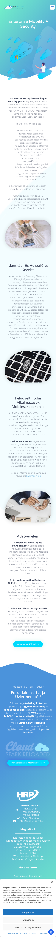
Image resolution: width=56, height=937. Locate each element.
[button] (52, 882)
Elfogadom (28, 912)
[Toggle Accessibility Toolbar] (51, 932)
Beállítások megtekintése (28, 927)
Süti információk (14, 933)
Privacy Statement (30, 933)
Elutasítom (28, 920)
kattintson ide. (33, 476)
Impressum (44, 933)
